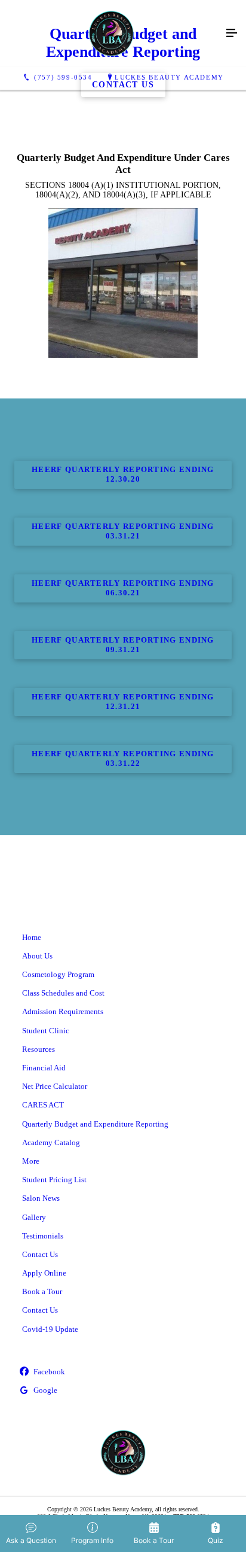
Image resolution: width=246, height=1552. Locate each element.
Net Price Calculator (54, 1086)
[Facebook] (123, 1372)
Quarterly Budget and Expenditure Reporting (95, 1123)
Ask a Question (31, 1540)
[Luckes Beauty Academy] (111, 33)
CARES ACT (43, 1104)
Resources (38, 1049)
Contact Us (40, 1254)
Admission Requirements (62, 1011)
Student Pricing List (54, 1179)
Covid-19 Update (50, 1329)
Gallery (34, 1217)
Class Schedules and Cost (63, 992)
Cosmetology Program (58, 974)
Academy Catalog (51, 1142)
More (30, 1161)
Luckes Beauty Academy (169, 77)
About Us (37, 955)
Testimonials (42, 1235)
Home (31, 937)
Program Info (92, 1540)
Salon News (41, 1198)
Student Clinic (45, 1030)
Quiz (215, 1540)
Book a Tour (42, 1291)
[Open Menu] (231, 33)
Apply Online (44, 1272)
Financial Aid (44, 1067)
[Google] (123, 1390)
